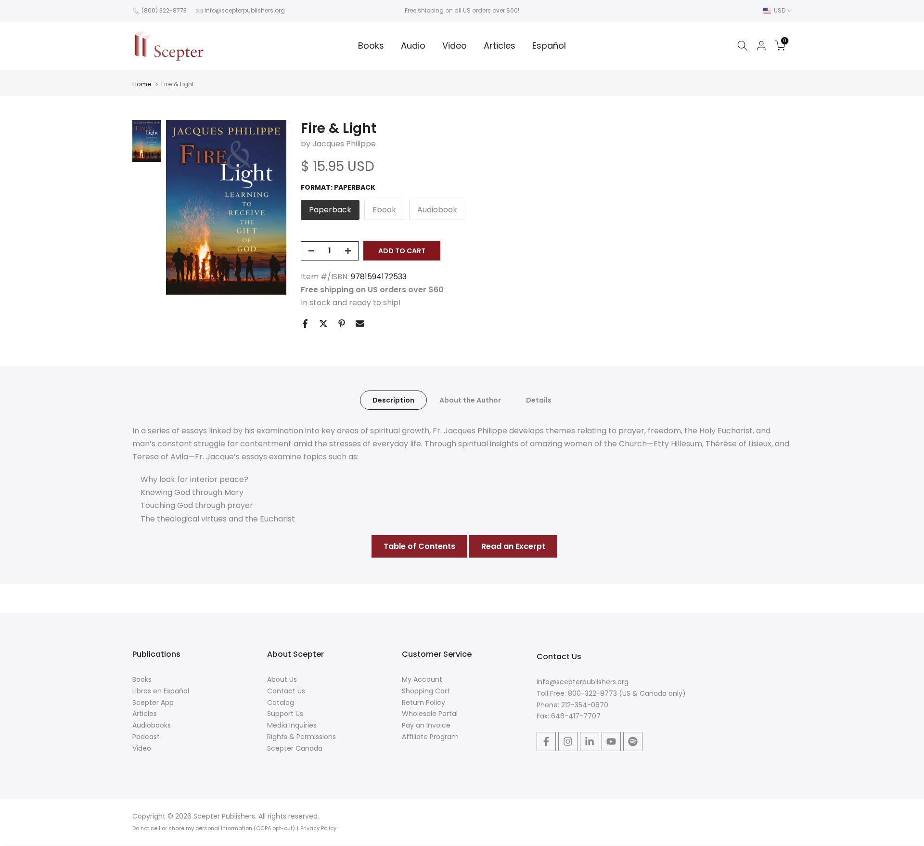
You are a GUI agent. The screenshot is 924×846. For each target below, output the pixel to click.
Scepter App (153, 702)
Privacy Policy (318, 828)
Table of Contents (419, 546)
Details (539, 399)
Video (454, 45)
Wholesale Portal (430, 713)
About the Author (470, 399)
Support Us (285, 713)
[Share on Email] (360, 323)
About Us (282, 679)
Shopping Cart (426, 691)
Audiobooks (151, 725)
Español (549, 45)
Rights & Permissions (301, 737)
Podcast (146, 737)
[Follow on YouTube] (611, 741)
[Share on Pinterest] (341, 323)
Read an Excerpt (513, 546)
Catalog (280, 702)
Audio (413, 45)
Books (371, 45)
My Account (422, 679)
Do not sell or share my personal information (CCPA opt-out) (213, 828)
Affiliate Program (430, 737)
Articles (499, 45)
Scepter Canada (294, 748)
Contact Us (286, 691)
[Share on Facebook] (305, 323)
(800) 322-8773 (164, 10)
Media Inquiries (292, 725)
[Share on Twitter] (323, 323)
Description (393, 399)
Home (142, 84)
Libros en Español (160, 691)
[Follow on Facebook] (546, 741)
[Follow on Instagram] (568, 741)
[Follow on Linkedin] (589, 741)
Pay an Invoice (426, 725)
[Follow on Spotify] (632, 741)
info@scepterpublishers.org (245, 10)
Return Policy (423, 702)
